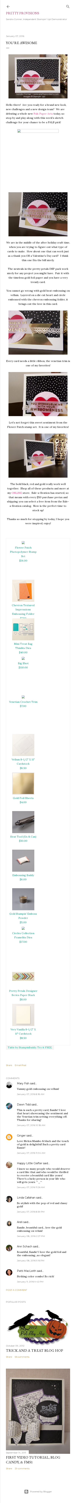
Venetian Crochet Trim (23, 701)
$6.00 (23, 879)
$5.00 (23, 922)
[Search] (68, 5)
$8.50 (23, 1038)
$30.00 (23, 840)
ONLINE (17, 493)
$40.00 (23, 652)
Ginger (21, 1135)
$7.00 (23, 706)
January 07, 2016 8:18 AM (30, 1094)
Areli (20, 1222)
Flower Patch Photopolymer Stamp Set (23, 552)
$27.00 (23, 941)
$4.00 (23, 802)
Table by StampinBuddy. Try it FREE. (30, 1047)
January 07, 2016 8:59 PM (30, 1211)
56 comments (22, 1356)
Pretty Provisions (22, 13)
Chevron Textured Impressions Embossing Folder (23, 610)
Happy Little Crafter (29, 1163)
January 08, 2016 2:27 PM (31, 1236)
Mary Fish (23, 1083)
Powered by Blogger (41, 1491)
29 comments (22, 1468)
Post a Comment (16, 1290)
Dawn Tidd (24, 1104)
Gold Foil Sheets (23, 798)
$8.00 (23, 999)
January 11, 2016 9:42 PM (30, 1281)
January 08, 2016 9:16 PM (30, 1260)
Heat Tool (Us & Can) (23, 836)
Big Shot (23, 663)
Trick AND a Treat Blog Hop (34, 1350)
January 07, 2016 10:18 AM (31, 1125)
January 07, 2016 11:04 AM (31, 1153)
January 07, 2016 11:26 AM (31, 1187)
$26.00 (23, 560)
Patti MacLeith (26, 1271)
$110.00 (23, 667)
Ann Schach (24, 1246)
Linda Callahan (26, 1197)
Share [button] (9, 1065)
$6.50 (23, 768)
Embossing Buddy (23, 875)
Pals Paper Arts (43, 113)
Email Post (20, 1065)
